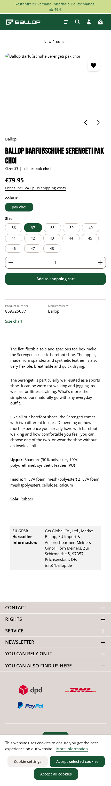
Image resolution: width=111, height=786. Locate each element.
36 (14, 227)
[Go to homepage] (23, 22)
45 (90, 238)
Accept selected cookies (77, 761)
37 (33, 227)
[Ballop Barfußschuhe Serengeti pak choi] (55, 91)
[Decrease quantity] (10, 263)
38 (52, 227)
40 (91, 227)
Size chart (13, 321)
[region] (55, 91)
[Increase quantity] (100, 263)
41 (14, 238)
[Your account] (89, 22)
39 (71, 227)
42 (33, 238)
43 (52, 238)
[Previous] (86, 122)
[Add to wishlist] (93, 65)
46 (14, 248)
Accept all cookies (56, 774)
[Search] (77, 22)
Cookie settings (27, 761)
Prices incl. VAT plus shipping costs (35, 188)
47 (33, 248)
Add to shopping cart (55, 278)
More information (72, 748)
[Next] (97, 122)
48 (52, 248)
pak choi (19, 207)
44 (71, 238)
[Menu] (66, 22)
